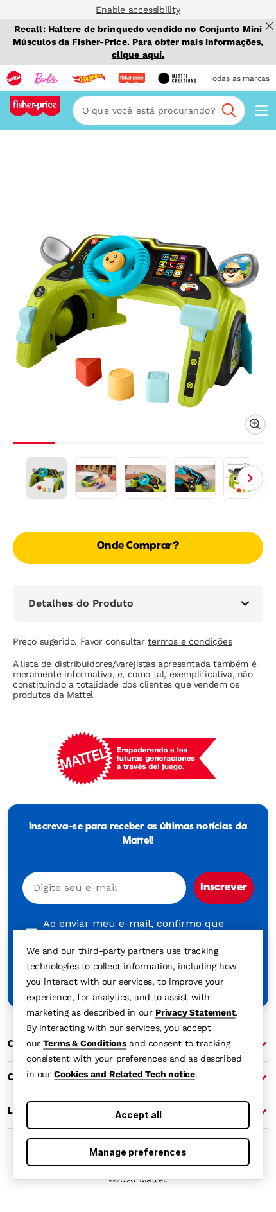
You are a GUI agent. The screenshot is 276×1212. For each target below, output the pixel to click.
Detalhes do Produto (81, 603)
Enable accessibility (138, 9)
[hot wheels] (87, 78)
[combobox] (159, 110)
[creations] (177, 78)
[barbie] (46, 78)
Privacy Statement (195, 1012)
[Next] (250, 478)
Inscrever (223, 888)
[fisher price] (131, 78)
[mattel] (14, 78)
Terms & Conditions (84, 1043)
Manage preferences (138, 1152)
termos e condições (190, 641)
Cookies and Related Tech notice (124, 1074)
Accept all (138, 1114)
